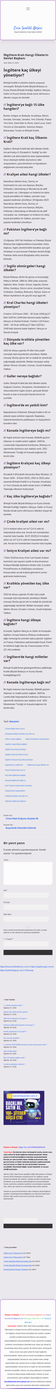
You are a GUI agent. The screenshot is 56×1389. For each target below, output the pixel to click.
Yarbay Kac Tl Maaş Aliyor (13, 1253)
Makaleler (14, 721)
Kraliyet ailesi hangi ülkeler (15, 791)
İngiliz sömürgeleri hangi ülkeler (37, 739)
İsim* (5, 890)
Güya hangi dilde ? (11, 1051)
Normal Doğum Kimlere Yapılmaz (16, 1269)
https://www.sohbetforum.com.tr (15, 967)
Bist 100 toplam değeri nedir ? (15, 1058)
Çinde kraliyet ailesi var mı (15, 729)
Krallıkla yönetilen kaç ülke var (16, 796)
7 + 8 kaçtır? (9, 939)
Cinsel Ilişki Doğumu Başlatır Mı (22, 818)
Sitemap (29, 970)
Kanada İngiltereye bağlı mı (15, 780)
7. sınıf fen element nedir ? (13, 1005)
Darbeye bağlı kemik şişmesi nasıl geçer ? (19, 1025)
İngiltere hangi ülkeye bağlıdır (16, 744)
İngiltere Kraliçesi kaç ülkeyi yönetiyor (19, 760)
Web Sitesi (7, 914)
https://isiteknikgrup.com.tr (12, 970)
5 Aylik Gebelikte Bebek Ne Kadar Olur (18, 1261)
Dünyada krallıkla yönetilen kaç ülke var (20, 734)
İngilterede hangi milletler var (38, 765)
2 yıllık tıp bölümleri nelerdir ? (14, 1064)
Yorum (6, 860)
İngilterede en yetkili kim (14, 765)
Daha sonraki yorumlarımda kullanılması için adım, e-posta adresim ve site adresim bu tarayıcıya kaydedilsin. (25, 931)
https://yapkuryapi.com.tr (42, 967)
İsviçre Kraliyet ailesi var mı (15, 770)
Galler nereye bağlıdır (13, 739)
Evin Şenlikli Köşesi (28, 28)
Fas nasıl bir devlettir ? (12, 1038)
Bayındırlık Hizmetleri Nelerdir (21, 828)
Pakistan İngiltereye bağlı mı (15, 801)
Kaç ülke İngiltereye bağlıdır (15, 775)
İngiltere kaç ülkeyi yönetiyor (15, 749)
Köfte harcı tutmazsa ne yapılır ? (15, 1018)
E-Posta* (7, 902)
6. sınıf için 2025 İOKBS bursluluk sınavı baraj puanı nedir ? (25, 1045)
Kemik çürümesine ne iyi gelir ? (15, 1032)
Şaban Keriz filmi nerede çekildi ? (16, 1012)
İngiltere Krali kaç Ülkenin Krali (16, 755)
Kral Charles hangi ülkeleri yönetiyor (18, 786)
